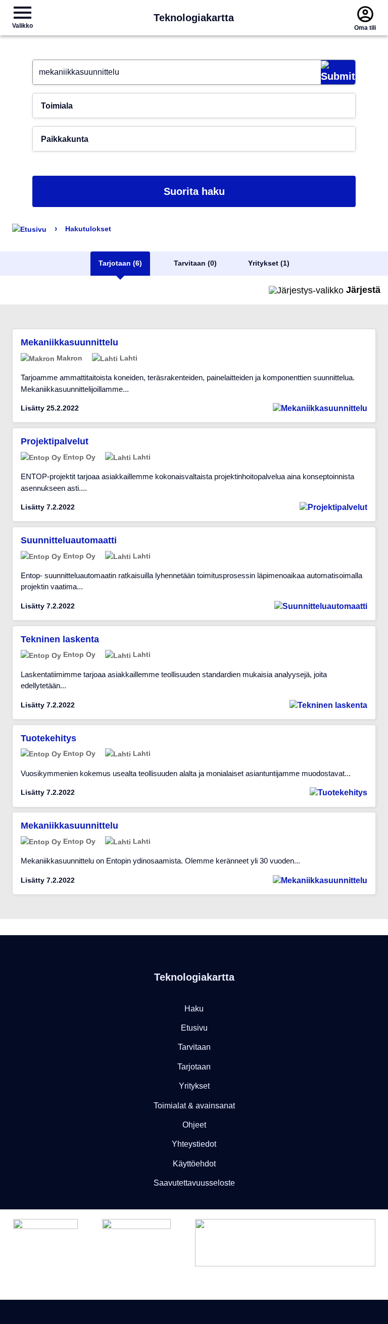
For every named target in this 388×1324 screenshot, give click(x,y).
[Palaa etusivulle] (29, 229)
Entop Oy (78, 457)
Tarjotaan (194, 1066)
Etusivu (194, 1028)
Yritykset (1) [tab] (268, 263)
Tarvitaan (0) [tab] (195, 263)
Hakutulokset (88, 229)
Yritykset (194, 1086)
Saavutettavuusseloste (194, 1183)
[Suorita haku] (338, 72)
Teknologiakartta (194, 17)
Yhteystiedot (194, 1144)
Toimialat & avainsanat (194, 1105)
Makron (68, 358)
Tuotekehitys (48, 738)
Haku (194, 1008)
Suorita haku (194, 191)
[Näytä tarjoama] (320, 408)
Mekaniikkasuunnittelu (69, 342)
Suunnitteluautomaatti (69, 540)
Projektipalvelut (54, 441)
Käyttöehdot (194, 1163)
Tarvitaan (194, 1047)
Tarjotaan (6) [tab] (120, 263)
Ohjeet (194, 1125)
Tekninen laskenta (60, 639)
